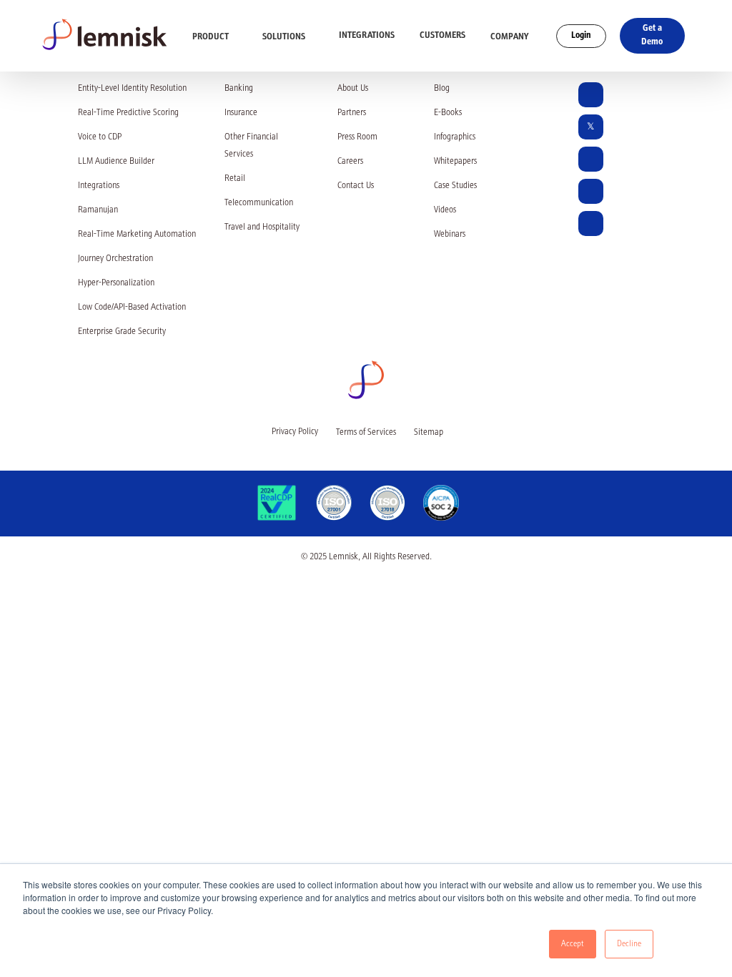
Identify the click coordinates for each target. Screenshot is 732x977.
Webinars (449, 235)
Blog (442, 89)
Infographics (454, 137)
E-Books (448, 113)
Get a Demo (652, 35)
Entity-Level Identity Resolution (132, 89)
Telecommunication (258, 203)
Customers (442, 35)
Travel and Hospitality (262, 227)
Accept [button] (572, 944)
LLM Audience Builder (116, 162)
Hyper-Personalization (116, 283)
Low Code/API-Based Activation (132, 308)
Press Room (357, 137)
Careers (350, 162)
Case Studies (455, 186)
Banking (238, 89)
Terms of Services (366, 433)
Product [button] (211, 37)
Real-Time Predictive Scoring (128, 113)
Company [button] (510, 37)
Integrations (367, 35)
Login (581, 35)
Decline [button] (629, 944)
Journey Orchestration (115, 259)
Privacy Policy (295, 432)
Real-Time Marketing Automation (137, 235)
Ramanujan (98, 210)
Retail (234, 179)
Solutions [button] (284, 37)
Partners (351, 113)
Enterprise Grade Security (122, 332)
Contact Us (355, 186)
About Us (352, 89)
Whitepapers (455, 162)
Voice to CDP (100, 137)
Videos (445, 210)
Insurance (240, 113)
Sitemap (428, 433)
